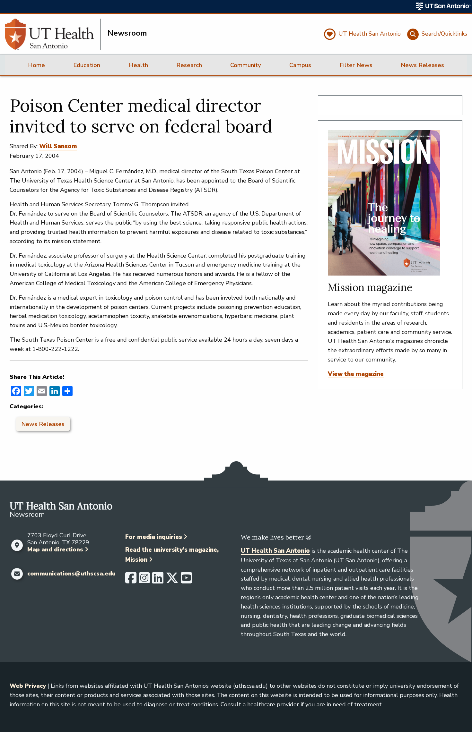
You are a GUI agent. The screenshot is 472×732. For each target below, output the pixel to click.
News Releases (43, 424)
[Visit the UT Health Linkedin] (157, 580)
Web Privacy (28, 686)
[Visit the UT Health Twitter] (172, 580)
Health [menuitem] (138, 65)
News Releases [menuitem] (422, 65)
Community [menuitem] (245, 65)
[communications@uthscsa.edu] (17, 574)
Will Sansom (58, 146)
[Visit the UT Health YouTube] (186, 580)
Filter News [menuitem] (356, 65)
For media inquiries (153, 537)
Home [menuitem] (36, 65)
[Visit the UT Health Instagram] (144, 580)
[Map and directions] (17, 545)
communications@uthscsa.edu (71, 573)
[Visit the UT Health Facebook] (130, 580)
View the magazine (356, 374)
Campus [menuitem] (300, 65)
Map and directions (55, 549)
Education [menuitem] (86, 65)
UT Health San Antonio (275, 551)
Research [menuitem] (189, 65)
